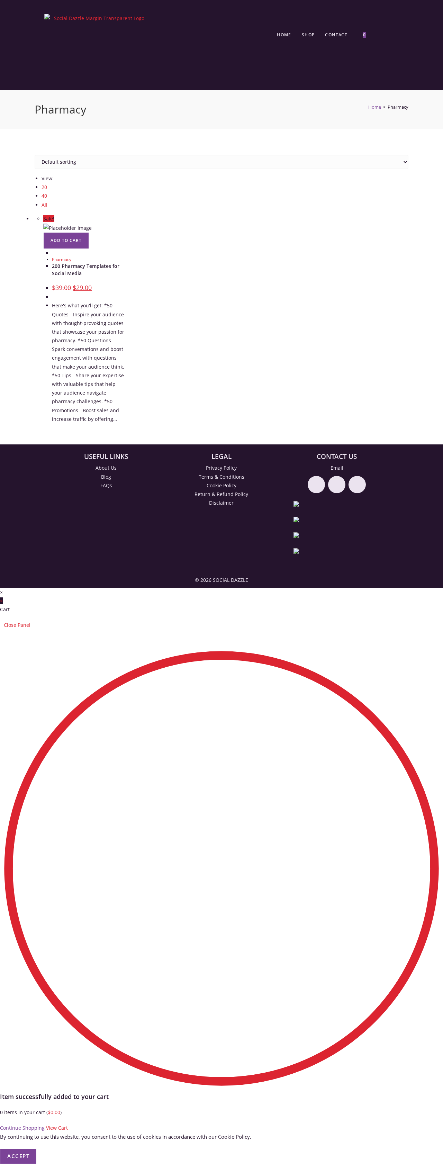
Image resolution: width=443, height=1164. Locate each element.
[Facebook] (316, 484)
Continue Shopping (22, 1128)
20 (44, 187)
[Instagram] (336, 484)
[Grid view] (36, 150)
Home (374, 107)
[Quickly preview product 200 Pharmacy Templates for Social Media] (54, 253)
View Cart (57, 1128)
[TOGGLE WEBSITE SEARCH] (379, 34)
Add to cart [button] (66, 240)
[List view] (40, 150)
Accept (18, 1156)
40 (44, 195)
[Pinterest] (357, 484)
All (44, 204)
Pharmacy (61, 259)
